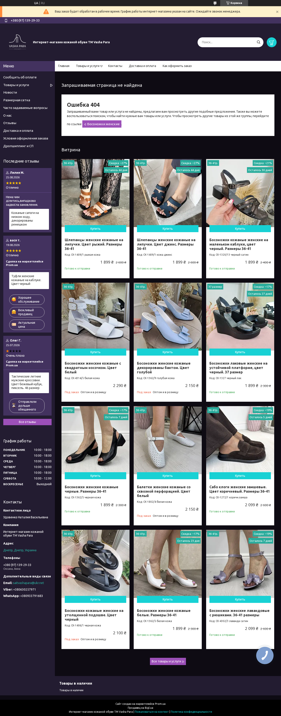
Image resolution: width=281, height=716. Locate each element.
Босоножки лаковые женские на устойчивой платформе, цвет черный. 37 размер (238, 367)
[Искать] (258, 42)
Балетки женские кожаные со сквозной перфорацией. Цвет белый (164, 491)
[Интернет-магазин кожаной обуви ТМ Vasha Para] (17, 42)
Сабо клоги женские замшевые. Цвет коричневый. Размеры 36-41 (239, 489)
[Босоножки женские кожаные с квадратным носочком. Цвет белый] (95, 317)
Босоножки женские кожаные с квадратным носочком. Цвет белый (93, 367)
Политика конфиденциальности (191, 711)
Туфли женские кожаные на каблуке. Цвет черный (26, 280)
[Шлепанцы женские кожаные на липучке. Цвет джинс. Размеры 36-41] (168, 193)
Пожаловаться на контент (152, 711)
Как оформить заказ (177, 66)
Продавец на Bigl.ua (140, 707)
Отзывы (9, 123)
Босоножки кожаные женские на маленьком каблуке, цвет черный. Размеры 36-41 (238, 244)
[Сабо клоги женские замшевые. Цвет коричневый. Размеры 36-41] (240, 440)
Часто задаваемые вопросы (25, 108)
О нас (7, 115)
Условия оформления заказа (25, 138)
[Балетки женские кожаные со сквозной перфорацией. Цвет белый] (168, 440)
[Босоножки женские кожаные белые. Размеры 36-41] (168, 564)
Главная (63, 66)
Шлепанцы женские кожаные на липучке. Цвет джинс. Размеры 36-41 (166, 244)
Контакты (115, 66)
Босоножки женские (103, 124)
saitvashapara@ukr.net (28, 583)
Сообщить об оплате (20, 77)
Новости (10, 92)
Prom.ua (160, 703)
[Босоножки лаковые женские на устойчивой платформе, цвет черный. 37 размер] (240, 317)
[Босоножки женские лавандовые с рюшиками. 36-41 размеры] (240, 564)
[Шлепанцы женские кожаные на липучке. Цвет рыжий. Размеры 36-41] (95, 193)
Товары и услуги (87, 66)
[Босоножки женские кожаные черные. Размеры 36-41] (95, 440)
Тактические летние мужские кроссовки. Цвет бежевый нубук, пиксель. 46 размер (26, 382)
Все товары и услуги (166, 661)
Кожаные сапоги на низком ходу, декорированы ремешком (25, 218)
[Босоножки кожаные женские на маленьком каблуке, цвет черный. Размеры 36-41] (240, 193)
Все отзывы (27, 422)
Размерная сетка (16, 100)
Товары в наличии (71, 690)
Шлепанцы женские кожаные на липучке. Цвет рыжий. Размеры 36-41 (94, 244)
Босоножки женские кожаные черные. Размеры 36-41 (91, 489)
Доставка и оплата (142, 66)
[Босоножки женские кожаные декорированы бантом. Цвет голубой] (168, 317)
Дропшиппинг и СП (18, 146)
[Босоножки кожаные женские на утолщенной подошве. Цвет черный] (95, 564)
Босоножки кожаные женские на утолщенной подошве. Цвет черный (94, 615)
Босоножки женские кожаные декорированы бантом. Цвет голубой (164, 367)
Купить (95, 228)
